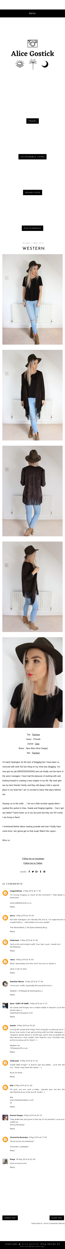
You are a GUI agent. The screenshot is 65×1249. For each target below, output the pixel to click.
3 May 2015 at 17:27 (38, 1003)
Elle (11, 1085)
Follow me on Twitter (33, 863)
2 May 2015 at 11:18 (32, 891)
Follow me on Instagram (33, 858)
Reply (12, 906)
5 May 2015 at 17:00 (38, 1137)
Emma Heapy (16, 1115)
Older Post (57, 1218)
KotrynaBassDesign (32, 1246)
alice (12, 915)
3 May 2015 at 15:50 (25, 959)
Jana (12, 959)
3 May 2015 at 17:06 (34, 981)
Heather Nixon (17, 981)
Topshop (36, 734)
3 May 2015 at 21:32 (29, 1061)
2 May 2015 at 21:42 (29, 940)
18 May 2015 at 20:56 (25, 1159)
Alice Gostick (30, 1244)
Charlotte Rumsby (19, 1137)
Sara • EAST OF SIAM (19, 1003)
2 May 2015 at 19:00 (25, 915)
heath (13, 1025)
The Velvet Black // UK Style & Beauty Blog (28, 927)
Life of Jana (22, 969)
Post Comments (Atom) (54, 1223)
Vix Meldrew (15, 947)
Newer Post (10, 1218)
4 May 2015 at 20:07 (33, 1115)
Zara (37, 744)
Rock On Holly (16, 1072)
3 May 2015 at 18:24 (26, 1025)
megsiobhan (16, 891)
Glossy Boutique (17, 1124)
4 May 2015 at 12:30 (23, 1085)
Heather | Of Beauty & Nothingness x (26, 991)
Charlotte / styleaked (19, 1146)
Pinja (12, 1159)
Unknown (14, 940)
